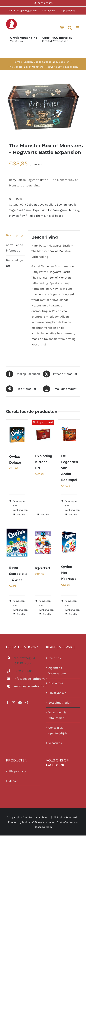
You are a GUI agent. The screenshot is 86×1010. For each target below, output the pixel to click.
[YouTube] (20, 702)
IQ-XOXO (42, 568)
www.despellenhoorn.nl (27, 686)
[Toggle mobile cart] (62, 28)
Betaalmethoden (59, 702)
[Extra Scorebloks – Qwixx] (17, 542)
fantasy (74, 210)
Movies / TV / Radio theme (27, 215)
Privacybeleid (57, 693)
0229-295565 (45, 3)
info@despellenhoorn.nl (27, 678)
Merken (13, 781)
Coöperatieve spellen (41, 204)
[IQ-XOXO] (43, 542)
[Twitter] (13, 702)
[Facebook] (7, 702)
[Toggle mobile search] (70, 28)
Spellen (62, 204)
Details (21, 514)
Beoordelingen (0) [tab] (15, 263)
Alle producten (18, 771)
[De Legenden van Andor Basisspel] (69, 434)
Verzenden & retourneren (57, 715)
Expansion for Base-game (50, 210)
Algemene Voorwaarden (57, 670)
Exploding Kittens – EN (43, 462)
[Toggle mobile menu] (78, 28)
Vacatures (55, 743)
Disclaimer (55, 683)
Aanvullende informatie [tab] (14, 247)
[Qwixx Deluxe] (17, 435)
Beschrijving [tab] (14, 235)
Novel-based (54, 215)
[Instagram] (26, 702)
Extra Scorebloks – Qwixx (18, 574)
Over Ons (54, 658)
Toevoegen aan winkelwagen (20, 505)
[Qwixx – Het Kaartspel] (69, 542)
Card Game (24, 210)
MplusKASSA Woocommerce (39, 822)
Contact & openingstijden (58, 730)
